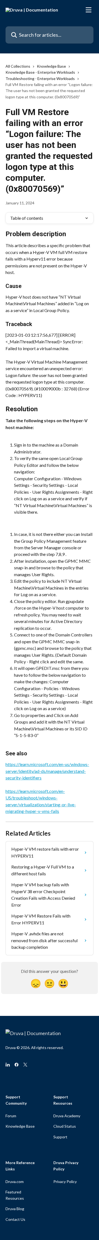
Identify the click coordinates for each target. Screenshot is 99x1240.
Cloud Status (64, 1126)
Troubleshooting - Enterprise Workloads (40, 78)
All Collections (18, 66)
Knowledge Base (51, 66)
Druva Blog (15, 1208)
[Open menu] (89, 10)
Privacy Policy (65, 1181)
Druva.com (15, 1181)
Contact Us (15, 1219)
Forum (11, 1115)
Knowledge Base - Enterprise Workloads (40, 72)
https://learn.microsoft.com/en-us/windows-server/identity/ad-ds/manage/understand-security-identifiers (47, 771)
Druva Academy (66, 1115)
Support (60, 1137)
